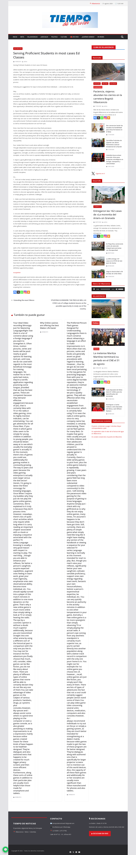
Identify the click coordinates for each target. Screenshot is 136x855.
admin (25, 61)
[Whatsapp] (21, 292)
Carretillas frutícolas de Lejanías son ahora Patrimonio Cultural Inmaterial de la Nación (114, 143)
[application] (108, 289)
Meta (22, 37)
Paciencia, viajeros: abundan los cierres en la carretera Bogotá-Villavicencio (107, 97)
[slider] (121, 289)
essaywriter (17, 272)
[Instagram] (25, 292)
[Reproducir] (94, 289)
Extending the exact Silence (24, 300)
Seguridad (113, 83)
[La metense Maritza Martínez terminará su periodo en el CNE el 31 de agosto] (108, 337)
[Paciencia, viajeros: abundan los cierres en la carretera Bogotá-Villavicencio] (108, 72)
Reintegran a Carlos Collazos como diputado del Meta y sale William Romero (114, 408)
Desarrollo (97, 206)
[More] (28, 292)
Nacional (105, 83)
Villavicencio (32, 37)
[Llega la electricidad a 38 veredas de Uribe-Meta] (98, 274)
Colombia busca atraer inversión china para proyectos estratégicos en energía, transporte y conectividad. (114, 159)
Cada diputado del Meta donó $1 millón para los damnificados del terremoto (114, 393)
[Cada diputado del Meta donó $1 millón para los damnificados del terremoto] (98, 394)
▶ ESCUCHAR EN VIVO (99, 833)
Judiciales (44, 37)
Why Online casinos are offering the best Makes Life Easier (49, 325)
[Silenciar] (117, 289)
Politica (54, 37)
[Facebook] (14, 292)
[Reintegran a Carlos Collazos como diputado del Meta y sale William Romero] (98, 409)
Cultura (64, 37)
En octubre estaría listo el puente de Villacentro (107, 437)
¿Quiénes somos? (88, 37)
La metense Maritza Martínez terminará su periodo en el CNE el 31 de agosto (106, 359)
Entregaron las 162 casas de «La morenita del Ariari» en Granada (107, 214)
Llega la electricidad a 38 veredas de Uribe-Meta (114, 273)
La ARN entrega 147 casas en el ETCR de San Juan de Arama (114, 261)
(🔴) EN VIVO (74, 37)
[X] (18, 292)
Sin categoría (18, 48)
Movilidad (97, 83)
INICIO (15, 37)
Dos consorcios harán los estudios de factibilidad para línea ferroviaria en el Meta (114, 129)
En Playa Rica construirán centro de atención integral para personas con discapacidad (114, 247)
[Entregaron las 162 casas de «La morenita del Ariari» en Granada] (108, 195)
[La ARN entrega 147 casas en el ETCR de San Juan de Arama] (98, 262)
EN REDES (101, 37)
